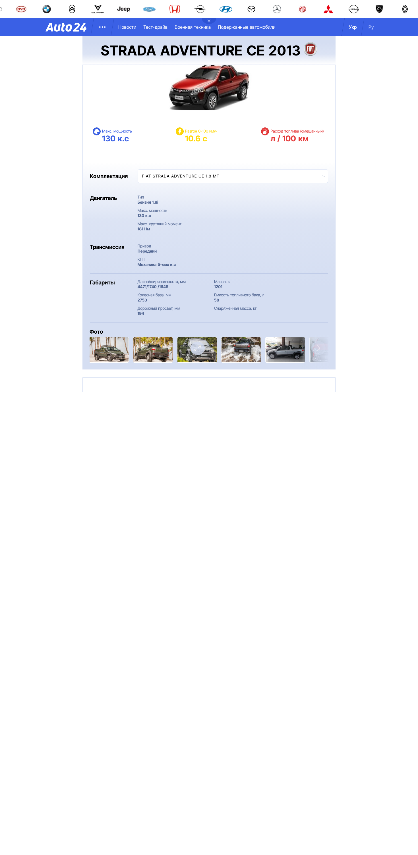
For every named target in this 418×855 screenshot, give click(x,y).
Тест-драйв (155, 27)
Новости (127, 27)
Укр (353, 27)
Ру (371, 27)
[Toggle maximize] (198, 348)
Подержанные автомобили (247, 27)
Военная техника (193, 27)
